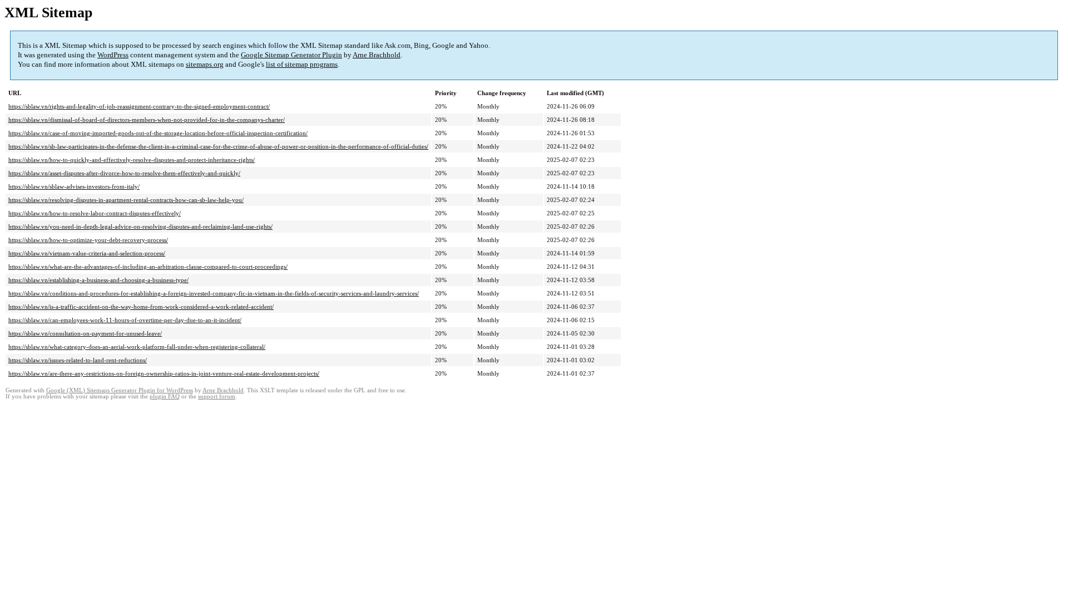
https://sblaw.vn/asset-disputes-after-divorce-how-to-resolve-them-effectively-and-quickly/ (124, 173)
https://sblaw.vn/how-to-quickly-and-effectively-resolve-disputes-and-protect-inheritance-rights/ (131, 159)
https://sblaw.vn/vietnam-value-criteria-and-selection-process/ (86, 253)
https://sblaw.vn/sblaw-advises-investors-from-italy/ (74, 186)
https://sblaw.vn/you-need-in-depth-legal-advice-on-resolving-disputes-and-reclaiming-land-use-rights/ (140, 226)
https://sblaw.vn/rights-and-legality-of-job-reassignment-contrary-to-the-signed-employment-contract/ (139, 106)
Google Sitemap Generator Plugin (291, 55)
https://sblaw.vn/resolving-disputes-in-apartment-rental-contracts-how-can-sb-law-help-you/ (126, 199)
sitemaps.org (205, 64)
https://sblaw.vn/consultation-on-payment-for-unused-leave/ (85, 333)
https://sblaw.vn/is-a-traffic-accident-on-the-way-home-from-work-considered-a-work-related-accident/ (141, 306)
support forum (216, 396)
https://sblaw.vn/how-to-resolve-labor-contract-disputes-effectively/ (94, 213)
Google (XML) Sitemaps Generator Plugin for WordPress (119, 390)
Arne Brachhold (376, 55)
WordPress (112, 55)
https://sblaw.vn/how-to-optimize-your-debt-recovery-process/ (88, 240)
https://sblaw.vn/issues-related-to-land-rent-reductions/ (77, 360)
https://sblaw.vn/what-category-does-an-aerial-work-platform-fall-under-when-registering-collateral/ (136, 346)
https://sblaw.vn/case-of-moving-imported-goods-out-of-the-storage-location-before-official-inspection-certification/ (158, 133)
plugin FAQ (165, 396)
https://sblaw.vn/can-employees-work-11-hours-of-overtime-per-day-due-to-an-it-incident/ (124, 320)
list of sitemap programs (302, 64)
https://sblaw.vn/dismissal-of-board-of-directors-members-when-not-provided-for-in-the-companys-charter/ (146, 119)
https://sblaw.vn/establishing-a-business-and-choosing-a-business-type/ (98, 280)
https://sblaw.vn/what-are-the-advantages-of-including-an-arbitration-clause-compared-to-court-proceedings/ (148, 266)
